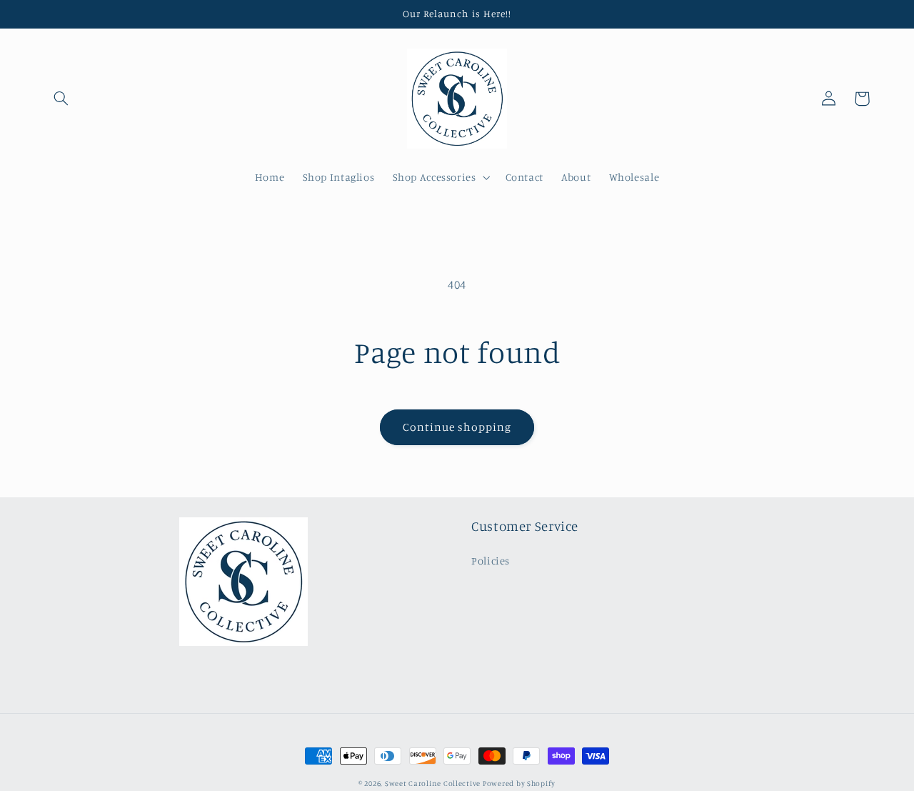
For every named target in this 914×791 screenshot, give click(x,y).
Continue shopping (457, 427)
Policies (490, 560)
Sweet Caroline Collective (434, 783)
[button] (61, 98)
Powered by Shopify (519, 783)
